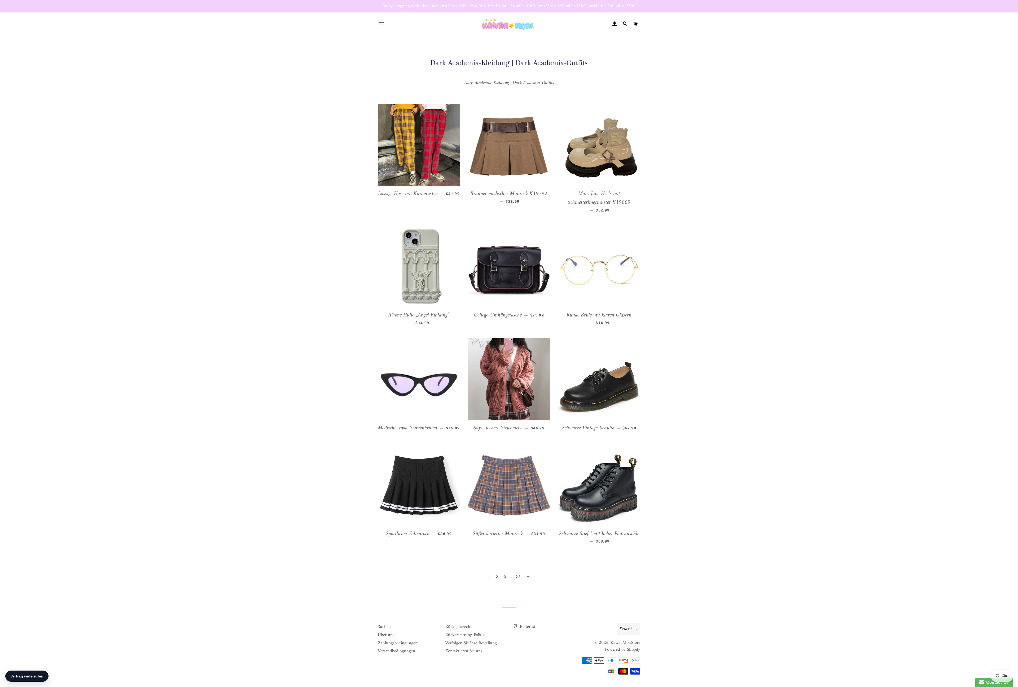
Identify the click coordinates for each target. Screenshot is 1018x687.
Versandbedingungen (396, 651)
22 (518, 577)
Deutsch (626, 629)
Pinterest (527, 627)
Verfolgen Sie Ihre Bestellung (471, 643)
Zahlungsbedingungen (398, 643)
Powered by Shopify (622, 650)
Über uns (386, 635)
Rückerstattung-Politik (465, 635)
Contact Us (996, 682)
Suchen (384, 627)
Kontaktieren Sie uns (463, 651)
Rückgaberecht (458, 627)
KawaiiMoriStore (625, 643)
